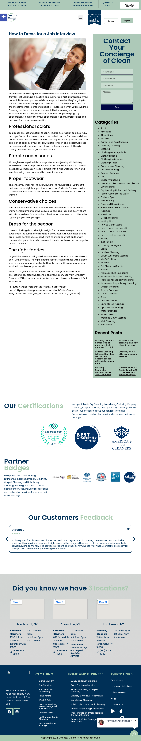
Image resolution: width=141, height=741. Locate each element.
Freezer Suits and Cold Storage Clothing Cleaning (87, 713)
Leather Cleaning (110, 252)
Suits (103, 297)
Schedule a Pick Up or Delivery (94, 18)
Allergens (106, 131)
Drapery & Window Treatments (87, 695)
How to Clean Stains (111, 224)
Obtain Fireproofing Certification (87, 708)
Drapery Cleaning (110, 180)
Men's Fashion (108, 259)
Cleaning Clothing (110, 145)
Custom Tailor (46, 712)
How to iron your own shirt (115, 228)
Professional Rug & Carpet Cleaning (84, 690)
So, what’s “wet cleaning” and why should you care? (128, 343)
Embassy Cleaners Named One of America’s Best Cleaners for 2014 (104, 344)
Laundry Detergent (111, 245)
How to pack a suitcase (113, 231)
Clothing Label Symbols (113, 152)
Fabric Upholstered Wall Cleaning (88, 704)
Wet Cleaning (108, 321)
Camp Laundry (46, 680)
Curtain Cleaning (110, 169)
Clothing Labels (109, 155)
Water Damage (109, 310)
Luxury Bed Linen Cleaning (84, 680)
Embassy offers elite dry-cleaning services (128, 354)
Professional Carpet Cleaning (116, 276)
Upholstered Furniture (112, 304)
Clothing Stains (109, 162)
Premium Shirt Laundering (114, 273)
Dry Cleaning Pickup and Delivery (118, 190)
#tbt (103, 128)
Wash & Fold (45, 700)
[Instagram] (16, 711)
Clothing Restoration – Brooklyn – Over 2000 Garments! (103, 371)
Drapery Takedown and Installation (120, 183)
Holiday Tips (107, 221)
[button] (3, 17)
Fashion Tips (107, 197)
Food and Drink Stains (112, 204)
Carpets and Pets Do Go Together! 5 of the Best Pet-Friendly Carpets (128, 371)
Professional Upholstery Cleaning (118, 283)
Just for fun (107, 242)
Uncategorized (109, 300)
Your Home (106, 324)
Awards (105, 138)
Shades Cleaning (110, 286)
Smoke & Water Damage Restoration (84, 720)
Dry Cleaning (108, 186)
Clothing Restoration (112, 159)
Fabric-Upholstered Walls (115, 193)
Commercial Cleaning (112, 166)
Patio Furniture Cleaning (83, 685)
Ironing (104, 238)
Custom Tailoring (110, 173)
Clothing (105, 149)
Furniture (105, 211)
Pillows (104, 269)
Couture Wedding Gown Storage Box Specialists (48, 706)
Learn (104, 248)
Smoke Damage (109, 290)
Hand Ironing (45, 695)
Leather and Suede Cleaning (48, 718)
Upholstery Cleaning (112, 307)
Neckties (105, 262)
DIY (102, 176)
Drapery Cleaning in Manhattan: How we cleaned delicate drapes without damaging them (104, 357)
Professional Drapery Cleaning (117, 279)
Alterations (107, 135)
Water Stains (108, 314)
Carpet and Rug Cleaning (114, 142)
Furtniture (106, 214)
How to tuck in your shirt (114, 235)
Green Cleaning (109, 217)
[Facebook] (9, 711)
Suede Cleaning (109, 293)
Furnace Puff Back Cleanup (115, 207)
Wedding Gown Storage (113, 317)
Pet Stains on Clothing (112, 266)
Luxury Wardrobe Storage (114, 255)
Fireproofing (107, 200)
